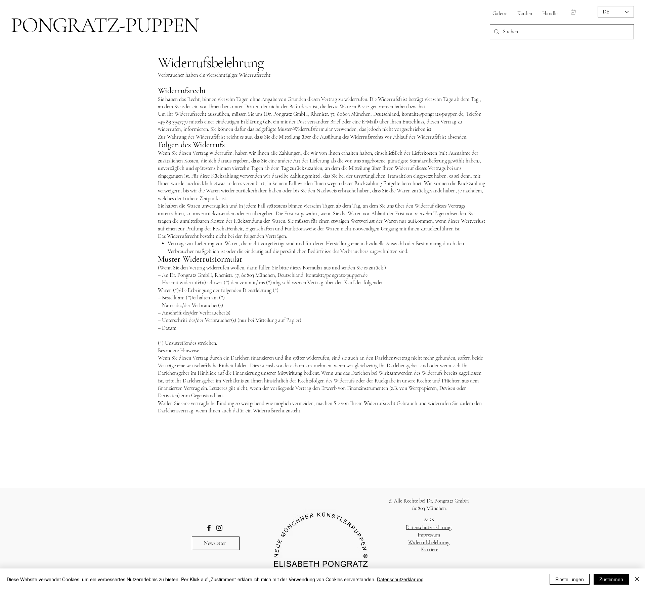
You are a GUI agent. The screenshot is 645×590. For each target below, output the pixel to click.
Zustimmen (611, 579)
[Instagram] (219, 528)
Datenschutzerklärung (429, 527)
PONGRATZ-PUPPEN (105, 25)
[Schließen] (637, 579)
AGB (429, 519)
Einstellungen (569, 579)
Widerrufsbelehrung (428, 542)
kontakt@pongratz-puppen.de (432, 114)
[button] (573, 11)
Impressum (429, 534)
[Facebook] (209, 528)
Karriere (429, 549)
